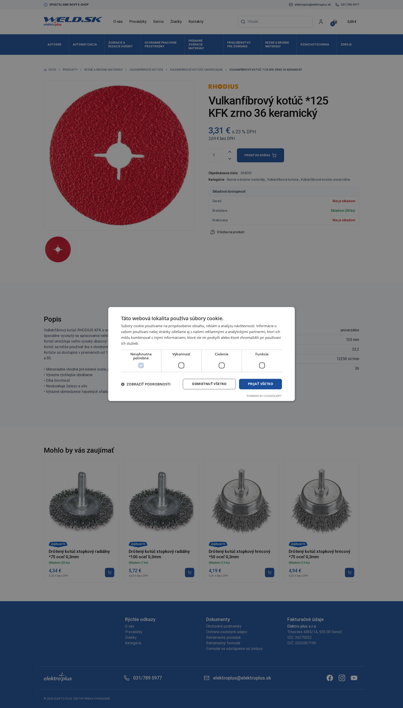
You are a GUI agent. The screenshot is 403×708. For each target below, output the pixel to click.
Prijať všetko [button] (260, 384)
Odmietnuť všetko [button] (209, 384)
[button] (145, 384)
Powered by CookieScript (264, 396)
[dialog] (201, 354)
